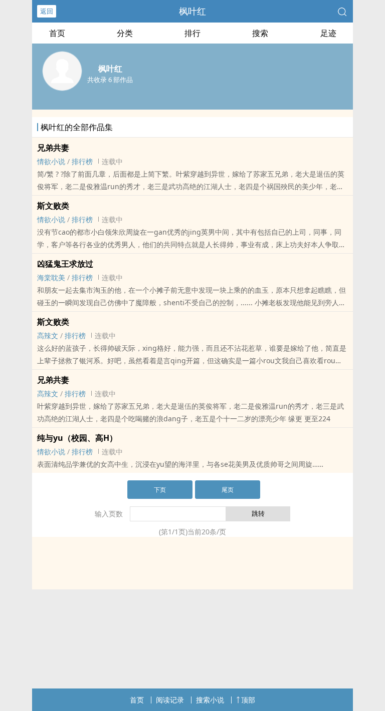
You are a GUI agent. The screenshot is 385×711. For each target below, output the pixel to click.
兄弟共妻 (53, 147)
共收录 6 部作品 (110, 79)
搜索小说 (210, 699)
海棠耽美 (51, 277)
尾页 (228, 489)
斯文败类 (53, 205)
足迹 (328, 33)
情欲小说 (51, 161)
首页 (57, 33)
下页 (160, 489)
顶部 (248, 699)
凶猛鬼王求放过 (65, 263)
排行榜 (82, 161)
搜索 (260, 33)
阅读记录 (170, 699)
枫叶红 (192, 11)
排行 (192, 33)
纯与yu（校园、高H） (77, 437)
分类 (125, 33)
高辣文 (47, 335)
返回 (46, 11)
